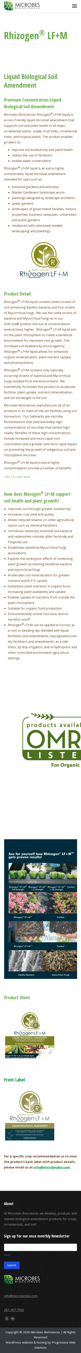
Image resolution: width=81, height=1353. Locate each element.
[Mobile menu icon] (74, 6)
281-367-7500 (14, 1310)
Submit (11, 1265)
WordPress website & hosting (26, 1342)
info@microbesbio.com (21, 1296)
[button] (39, 477)
